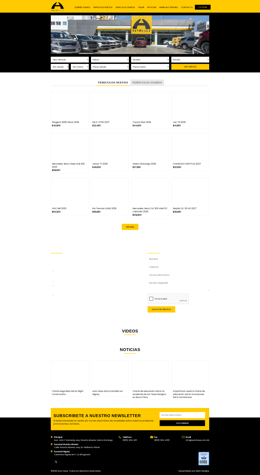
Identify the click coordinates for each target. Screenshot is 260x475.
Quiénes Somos (82, 7)
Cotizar (202, 7)
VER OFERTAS (190, 66)
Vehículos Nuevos (102, 7)
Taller (141, 7)
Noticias (151, 7)
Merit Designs (202, 470)
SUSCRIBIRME (182, 423)
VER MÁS (130, 226)
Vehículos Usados (125, 7)
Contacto (187, 7)
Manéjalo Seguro (168, 7)
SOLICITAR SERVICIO (161, 309)
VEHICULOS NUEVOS (113, 82)
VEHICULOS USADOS (147, 82)
